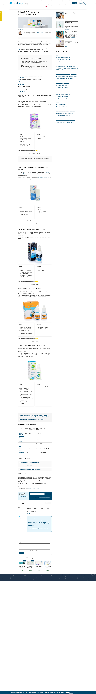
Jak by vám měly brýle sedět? (61, 104)
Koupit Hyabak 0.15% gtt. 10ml (35, 223)
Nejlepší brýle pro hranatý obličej (62, 96)
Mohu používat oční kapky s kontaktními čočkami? (29, 462)
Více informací (61, 692)
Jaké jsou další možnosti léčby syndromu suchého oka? (30, 469)
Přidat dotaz (48, 502)
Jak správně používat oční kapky (62, 106)
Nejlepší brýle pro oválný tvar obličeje (62, 80)
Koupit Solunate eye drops (35, 411)
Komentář (21, 534)
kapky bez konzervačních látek (44, 177)
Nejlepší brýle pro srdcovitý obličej (62, 87)
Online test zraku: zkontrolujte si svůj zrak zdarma (71, 21)
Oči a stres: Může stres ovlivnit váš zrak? (63, 57)
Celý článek (67, 18)
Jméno (20, 542)
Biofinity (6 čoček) (39, 566)
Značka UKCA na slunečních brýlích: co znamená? (65, 122)
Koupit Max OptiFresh (35, 284)
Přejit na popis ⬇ (21, 77)
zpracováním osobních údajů (44, 497)
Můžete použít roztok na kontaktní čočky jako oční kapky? (66, 74)
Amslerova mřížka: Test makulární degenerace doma (65, 120)
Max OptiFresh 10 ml (20, 445)
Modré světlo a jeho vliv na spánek (62, 61)
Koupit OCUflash (35, 341)
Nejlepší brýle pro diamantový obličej (62, 98)
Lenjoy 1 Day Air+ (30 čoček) (22, 567)
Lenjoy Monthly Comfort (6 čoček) (30, 567)
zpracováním (26, 550)
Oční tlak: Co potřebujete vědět (71, 12)
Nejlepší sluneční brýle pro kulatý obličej (63, 117)
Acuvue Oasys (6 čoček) (48, 567)
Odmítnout (71, 692)
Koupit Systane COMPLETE (34, 153)
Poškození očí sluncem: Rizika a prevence (63, 92)
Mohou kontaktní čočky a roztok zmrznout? (63, 59)
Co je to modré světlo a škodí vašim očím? (63, 64)
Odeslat (21, 552)
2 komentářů (21, 29)
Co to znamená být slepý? (60, 89)
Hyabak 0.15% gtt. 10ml (21, 440)
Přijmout (66, 692)
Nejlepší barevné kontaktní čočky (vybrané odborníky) (65, 66)
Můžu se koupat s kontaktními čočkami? (71, 32)
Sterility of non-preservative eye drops (34, 488)
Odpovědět (28, 513)
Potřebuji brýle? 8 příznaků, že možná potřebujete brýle (65, 78)
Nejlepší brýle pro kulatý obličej (61, 85)
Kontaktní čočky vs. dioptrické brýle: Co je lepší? (64, 113)
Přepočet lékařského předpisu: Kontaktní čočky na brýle (66, 108)
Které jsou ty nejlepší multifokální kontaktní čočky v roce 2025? (66, 54)
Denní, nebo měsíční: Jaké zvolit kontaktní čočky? (71, 40)
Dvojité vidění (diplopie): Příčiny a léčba (63, 94)
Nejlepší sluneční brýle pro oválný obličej (63, 115)
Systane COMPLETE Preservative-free (21, 435)
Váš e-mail (21, 546)
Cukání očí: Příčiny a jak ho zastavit (62, 83)
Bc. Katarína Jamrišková (39, 32)
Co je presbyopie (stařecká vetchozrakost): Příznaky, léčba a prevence (66, 101)
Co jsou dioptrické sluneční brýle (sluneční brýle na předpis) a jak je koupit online (67, 69)
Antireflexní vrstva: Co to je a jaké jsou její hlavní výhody (66, 71)
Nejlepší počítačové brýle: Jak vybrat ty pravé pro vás (65, 111)
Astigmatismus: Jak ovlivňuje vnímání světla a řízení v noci (66, 76)
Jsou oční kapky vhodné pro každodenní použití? (28, 465)
